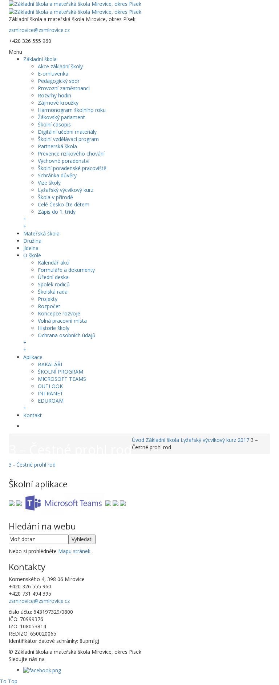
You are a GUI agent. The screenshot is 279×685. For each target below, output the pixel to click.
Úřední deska (53, 277)
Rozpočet (49, 306)
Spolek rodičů (54, 284)
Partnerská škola (57, 146)
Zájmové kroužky (58, 102)
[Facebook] (42, 669)
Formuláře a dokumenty (66, 269)
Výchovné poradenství (63, 160)
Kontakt (32, 415)
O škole (32, 255)
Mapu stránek (74, 551)
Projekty (47, 298)
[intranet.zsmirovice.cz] (115, 502)
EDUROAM (51, 400)
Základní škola (40, 59)
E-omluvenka (53, 73)
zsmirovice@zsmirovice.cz (39, 30)
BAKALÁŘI (50, 364)
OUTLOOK (50, 386)
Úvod (138, 439)
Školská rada (53, 291)
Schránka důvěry (57, 175)
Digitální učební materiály (67, 131)
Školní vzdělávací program (68, 139)
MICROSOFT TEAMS (62, 378)
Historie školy (53, 328)
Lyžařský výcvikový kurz (65, 189)
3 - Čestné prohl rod (32, 464)
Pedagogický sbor (59, 80)
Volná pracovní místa (62, 320)
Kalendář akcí (53, 262)
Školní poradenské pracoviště (72, 168)
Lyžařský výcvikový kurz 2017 (215, 439)
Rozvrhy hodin (54, 95)
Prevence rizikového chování (71, 153)
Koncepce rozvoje (59, 313)
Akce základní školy (60, 66)
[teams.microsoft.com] (63, 502)
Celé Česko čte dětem (63, 204)
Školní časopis (54, 124)
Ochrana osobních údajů (67, 335)
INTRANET (50, 393)
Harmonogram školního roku (72, 109)
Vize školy (49, 182)
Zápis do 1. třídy (57, 211)
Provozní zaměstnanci (64, 88)
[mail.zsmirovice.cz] (108, 502)
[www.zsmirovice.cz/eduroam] (123, 502)
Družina (32, 240)
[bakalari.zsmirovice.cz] (12, 502)
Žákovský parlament (61, 117)
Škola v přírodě (55, 197)
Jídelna (31, 248)
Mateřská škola (41, 233)
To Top (8, 681)
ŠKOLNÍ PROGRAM (60, 371)
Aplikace (33, 357)
